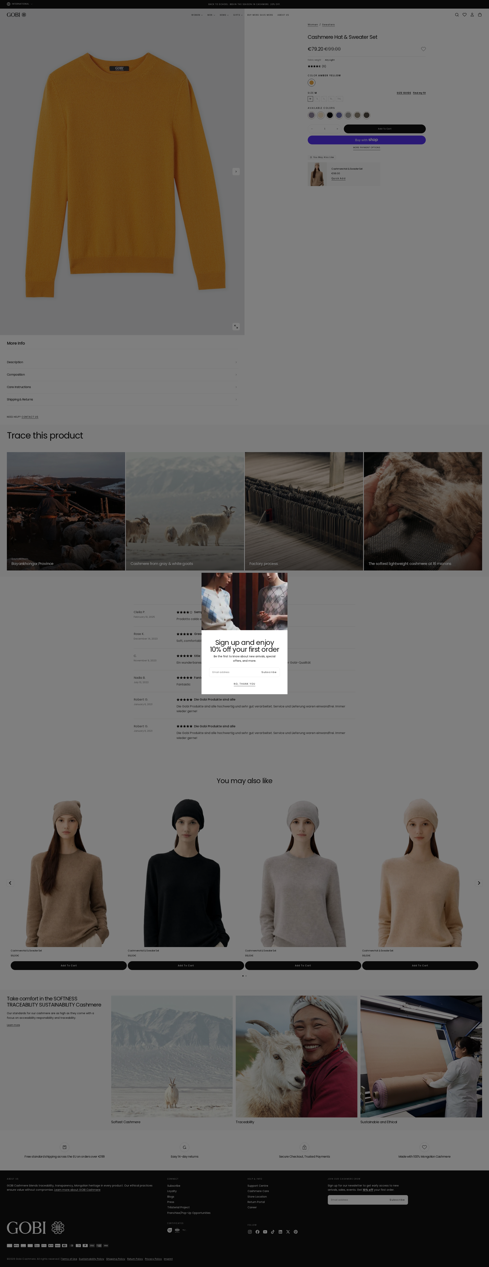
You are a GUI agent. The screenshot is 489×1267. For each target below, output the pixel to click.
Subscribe (269, 672)
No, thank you (244, 683)
